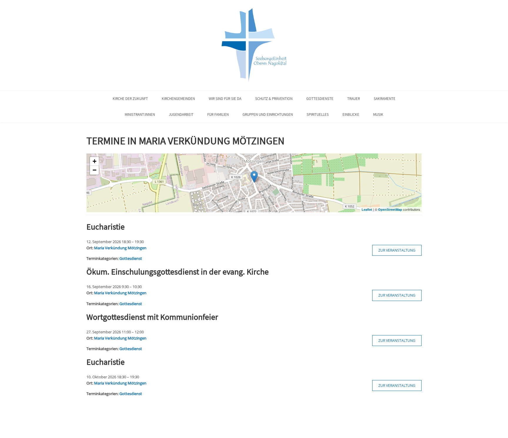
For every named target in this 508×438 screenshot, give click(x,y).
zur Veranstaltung (396, 250)
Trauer (353, 98)
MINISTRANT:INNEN (140, 114)
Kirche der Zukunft (130, 98)
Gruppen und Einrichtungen (268, 114)
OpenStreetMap (390, 209)
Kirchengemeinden (178, 98)
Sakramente (384, 98)
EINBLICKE (350, 114)
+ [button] (94, 161)
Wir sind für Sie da (225, 98)
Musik (378, 114)
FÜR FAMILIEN (218, 114)
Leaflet (367, 209)
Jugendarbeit (181, 114)
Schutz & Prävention (274, 98)
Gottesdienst (130, 258)
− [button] (94, 170)
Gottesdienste (319, 98)
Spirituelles (318, 114)
